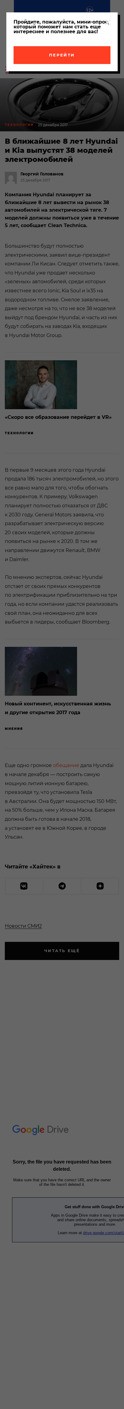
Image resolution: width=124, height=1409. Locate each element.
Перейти (62, 55)
